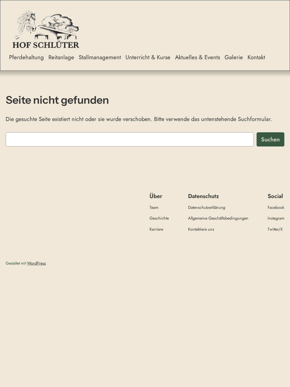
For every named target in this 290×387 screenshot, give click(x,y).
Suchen (270, 139)
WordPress (36, 263)
